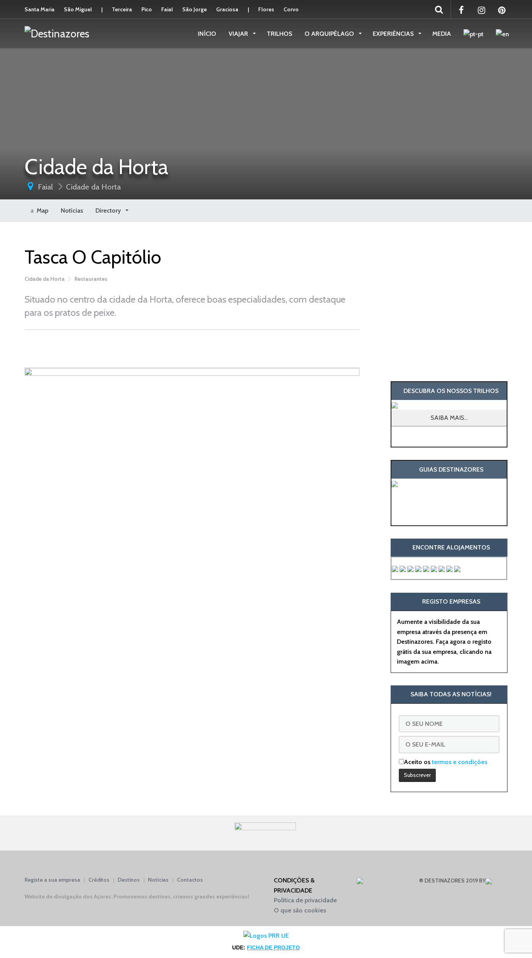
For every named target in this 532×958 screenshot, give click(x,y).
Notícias (72, 210)
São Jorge (194, 9)
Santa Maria (40, 9)
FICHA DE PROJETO (273, 947)
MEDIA (441, 33)
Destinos (129, 879)
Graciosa (227, 9)
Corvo (291, 9)
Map (40, 210)
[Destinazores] (57, 33)
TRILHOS (279, 33)
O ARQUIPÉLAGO (330, 33)
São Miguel (78, 9)
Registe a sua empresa (52, 879)
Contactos (190, 879)
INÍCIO (207, 33)
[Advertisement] (192, 347)
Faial (167, 9)
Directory (108, 210)
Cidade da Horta (93, 187)
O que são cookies (300, 910)
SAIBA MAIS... (449, 417)
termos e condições (459, 762)
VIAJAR (239, 33)
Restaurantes (90, 278)
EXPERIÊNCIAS (394, 33)
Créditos (98, 879)
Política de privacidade (305, 900)
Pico (146, 9)
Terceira (122, 9)
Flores (266, 9)
